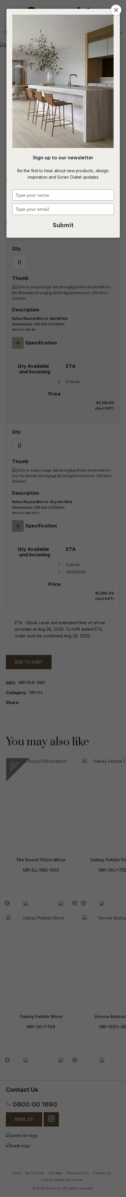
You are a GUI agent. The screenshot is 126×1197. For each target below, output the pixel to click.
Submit (63, 225)
